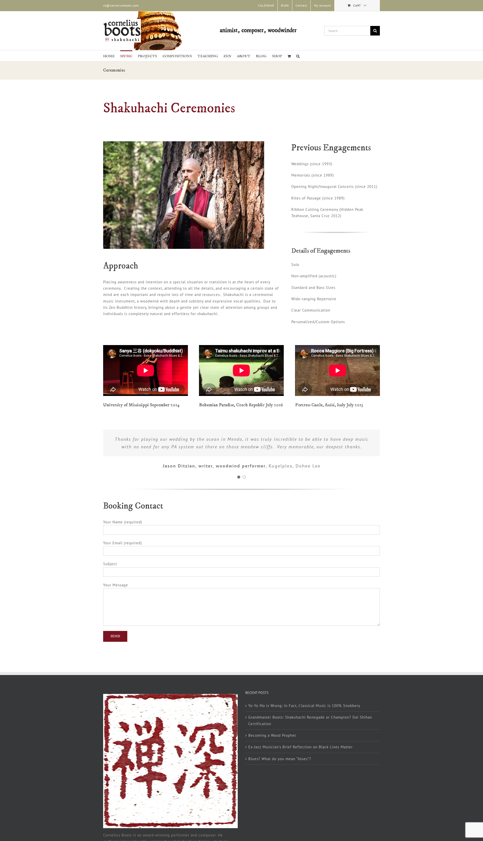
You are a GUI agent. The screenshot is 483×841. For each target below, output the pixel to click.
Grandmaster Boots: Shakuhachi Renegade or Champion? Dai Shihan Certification (310, 720)
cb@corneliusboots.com (121, 5)
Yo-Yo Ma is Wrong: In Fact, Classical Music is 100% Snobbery (304, 705)
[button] (298, 55)
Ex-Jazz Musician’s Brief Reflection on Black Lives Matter (300, 747)
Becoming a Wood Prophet (272, 735)
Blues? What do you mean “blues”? (279, 758)
